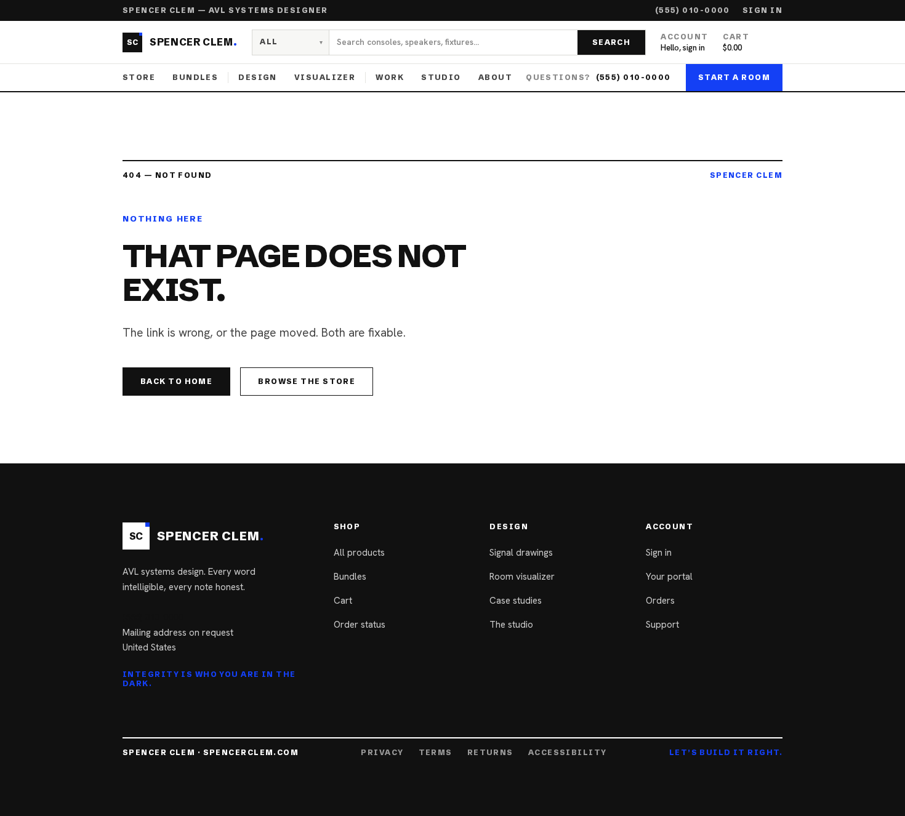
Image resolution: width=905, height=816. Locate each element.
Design (257, 77)
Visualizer (324, 77)
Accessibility (567, 752)
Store (139, 77)
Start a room (734, 77)
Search (611, 42)
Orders (660, 600)
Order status (359, 624)
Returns (490, 752)
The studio (511, 624)
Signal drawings (521, 552)
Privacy (382, 752)
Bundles (195, 77)
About (495, 77)
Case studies (515, 600)
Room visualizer (522, 576)
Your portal (669, 576)
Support (662, 624)
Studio (441, 77)
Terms (435, 752)
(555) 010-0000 (692, 10)
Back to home (176, 381)
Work (390, 77)
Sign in (762, 10)
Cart (343, 600)
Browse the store (306, 381)
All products (359, 552)
